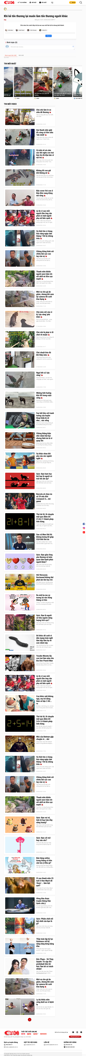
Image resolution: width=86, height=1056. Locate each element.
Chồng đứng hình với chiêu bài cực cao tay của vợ (45, 253)
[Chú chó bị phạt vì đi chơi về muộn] (20, 339)
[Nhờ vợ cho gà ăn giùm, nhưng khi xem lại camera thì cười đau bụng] (20, 299)
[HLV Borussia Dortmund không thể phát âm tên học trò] (20, 582)
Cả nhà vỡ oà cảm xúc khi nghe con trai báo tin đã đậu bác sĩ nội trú (45, 154)
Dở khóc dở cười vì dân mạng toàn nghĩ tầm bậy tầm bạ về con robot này (44, 639)
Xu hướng (23, 2)
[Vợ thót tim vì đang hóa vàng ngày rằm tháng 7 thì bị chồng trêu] (20, 238)
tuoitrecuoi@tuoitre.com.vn (52, 1044)
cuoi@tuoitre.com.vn (30, 1044)
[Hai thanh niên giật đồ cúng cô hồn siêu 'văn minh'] (62, 82)
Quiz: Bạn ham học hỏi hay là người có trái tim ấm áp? (44, 476)
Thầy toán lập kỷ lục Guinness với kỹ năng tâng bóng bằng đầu (45, 942)
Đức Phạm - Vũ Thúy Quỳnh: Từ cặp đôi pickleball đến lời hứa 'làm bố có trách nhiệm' (44, 964)
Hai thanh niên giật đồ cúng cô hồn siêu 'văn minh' (62, 94)
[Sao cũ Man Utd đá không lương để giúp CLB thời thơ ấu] (20, 541)
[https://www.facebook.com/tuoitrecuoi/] (73, 1032)
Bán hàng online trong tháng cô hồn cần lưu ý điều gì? (44, 860)
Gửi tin (73, 2)
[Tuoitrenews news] (43, 1034)
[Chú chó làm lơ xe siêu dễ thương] (43, 82)
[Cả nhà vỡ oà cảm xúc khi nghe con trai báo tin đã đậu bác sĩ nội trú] (20, 157)
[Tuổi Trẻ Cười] (81, 1032)
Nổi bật (34, 2)
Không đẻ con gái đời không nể (22, 94)
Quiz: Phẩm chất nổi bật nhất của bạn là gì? (44, 921)
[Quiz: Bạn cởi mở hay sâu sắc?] (20, 845)
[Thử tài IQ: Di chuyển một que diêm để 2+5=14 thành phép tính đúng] (20, 723)
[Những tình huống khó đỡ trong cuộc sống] (20, 400)
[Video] (43, 10)
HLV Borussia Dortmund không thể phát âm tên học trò (44, 577)
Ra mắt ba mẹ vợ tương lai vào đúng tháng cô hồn (44, 597)
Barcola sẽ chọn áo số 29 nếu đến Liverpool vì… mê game (44, 498)
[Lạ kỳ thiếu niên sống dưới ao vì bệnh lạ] (20, 1006)
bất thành (21, 30)
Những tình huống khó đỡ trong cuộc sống (43, 395)
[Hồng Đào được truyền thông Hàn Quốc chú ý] (20, 905)
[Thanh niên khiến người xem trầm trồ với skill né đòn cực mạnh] (20, 278)
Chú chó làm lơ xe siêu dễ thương (41, 94)
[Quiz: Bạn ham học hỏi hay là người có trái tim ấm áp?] (20, 481)
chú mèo (11, 30)
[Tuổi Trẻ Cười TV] (77, 1032)
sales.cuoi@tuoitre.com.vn (12, 1047)
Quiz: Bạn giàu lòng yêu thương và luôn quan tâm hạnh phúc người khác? (44, 558)
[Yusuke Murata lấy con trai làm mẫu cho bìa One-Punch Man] (20, 663)
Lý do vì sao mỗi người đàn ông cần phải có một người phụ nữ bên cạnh (44, 214)
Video (17, 98)
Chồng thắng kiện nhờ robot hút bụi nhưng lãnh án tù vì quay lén (44, 437)
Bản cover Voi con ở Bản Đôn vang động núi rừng (44, 193)
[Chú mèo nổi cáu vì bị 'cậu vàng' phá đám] (20, 319)
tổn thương (33, 30)
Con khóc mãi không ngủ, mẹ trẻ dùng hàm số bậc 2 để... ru (44, 700)
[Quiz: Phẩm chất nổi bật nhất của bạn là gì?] (20, 926)
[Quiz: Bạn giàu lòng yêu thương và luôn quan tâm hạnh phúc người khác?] (20, 562)
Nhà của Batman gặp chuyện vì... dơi (44, 738)
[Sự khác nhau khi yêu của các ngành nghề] (20, 460)
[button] (51, 2)
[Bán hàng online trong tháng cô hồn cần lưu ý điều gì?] (20, 865)
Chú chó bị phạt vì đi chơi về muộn (44, 333)
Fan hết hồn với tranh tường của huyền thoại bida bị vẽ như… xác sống (45, 417)
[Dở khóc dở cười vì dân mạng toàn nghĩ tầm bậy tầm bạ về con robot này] (20, 642)
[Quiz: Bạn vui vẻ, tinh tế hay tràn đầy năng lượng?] (20, 824)
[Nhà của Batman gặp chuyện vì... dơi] (20, 744)
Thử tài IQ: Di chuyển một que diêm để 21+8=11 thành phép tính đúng (45, 518)
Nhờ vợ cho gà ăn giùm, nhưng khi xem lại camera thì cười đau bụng (45, 295)
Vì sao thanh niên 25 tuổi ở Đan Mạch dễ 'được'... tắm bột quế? (44, 882)
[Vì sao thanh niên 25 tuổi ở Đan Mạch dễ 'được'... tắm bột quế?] (20, 885)
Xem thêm (6, 57)
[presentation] (4, 82)
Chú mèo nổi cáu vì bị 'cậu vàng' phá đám (44, 314)
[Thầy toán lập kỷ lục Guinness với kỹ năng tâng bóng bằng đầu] (20, 946)
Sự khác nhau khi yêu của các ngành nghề (44, 456)
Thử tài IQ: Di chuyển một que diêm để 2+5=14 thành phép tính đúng (45, 720)
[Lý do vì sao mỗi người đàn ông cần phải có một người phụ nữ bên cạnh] (20, 218)
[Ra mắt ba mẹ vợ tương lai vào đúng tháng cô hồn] (20, 602)
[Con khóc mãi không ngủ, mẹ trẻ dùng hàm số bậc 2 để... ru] (20, 703)
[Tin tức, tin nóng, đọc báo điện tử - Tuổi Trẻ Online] (23, 1034)
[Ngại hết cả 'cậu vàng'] (20, 380)
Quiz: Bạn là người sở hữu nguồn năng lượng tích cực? (44, 617)
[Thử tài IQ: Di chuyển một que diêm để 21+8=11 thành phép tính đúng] (20, 521)
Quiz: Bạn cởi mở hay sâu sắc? (43, 839)
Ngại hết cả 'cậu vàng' (42, 374)
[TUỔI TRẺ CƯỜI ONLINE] (11, 1033)
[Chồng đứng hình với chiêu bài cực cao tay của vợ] (20, 258)
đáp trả (44, 30)
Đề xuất (44, 2)
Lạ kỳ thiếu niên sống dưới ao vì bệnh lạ (45, 1002)
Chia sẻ (48, 36)
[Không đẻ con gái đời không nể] (23, 82)
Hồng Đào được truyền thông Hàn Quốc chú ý (43, 901)
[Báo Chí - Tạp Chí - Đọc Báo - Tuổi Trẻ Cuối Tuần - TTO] (29, 1034)
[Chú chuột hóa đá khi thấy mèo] (20, 359)
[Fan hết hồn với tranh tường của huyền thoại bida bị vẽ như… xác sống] (20, 420)
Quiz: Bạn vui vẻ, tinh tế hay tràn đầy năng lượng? (44, 820)
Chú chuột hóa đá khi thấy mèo (43, 353)
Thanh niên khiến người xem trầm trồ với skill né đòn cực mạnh (44, 275)
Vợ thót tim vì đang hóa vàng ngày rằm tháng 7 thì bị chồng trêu (44, 235)
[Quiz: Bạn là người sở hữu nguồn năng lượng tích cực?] (20, 622)
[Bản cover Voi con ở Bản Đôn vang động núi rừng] (20, 198)
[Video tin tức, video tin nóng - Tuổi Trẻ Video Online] (36, 1034)
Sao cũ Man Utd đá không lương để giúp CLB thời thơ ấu (45, 537)
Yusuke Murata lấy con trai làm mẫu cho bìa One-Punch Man (45, 658)
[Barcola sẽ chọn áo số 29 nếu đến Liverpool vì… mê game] (20, 501)
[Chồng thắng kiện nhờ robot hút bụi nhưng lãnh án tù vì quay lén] (20, 440)
